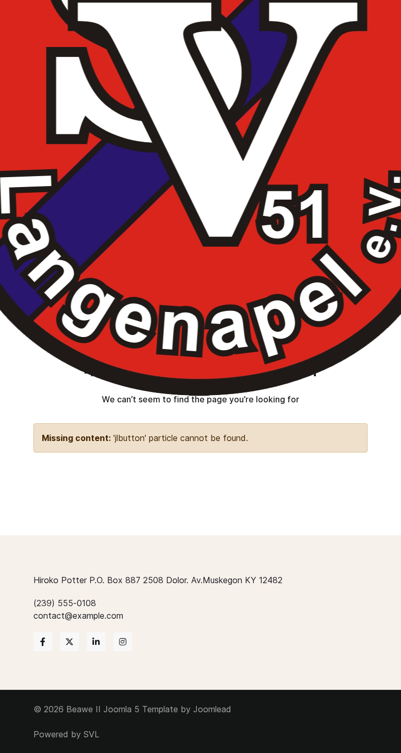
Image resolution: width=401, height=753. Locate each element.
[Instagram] (122, 641)
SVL (91, 734)
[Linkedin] (96, 641)
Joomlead (212, 709)
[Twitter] (69, 641)
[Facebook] (42, 641)
